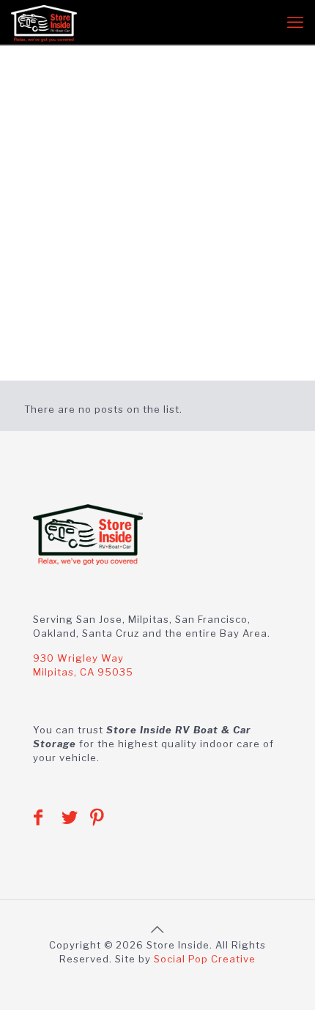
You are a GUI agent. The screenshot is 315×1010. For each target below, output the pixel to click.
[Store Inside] (44, 22)
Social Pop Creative (205, 959)
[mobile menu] (295, 22)
